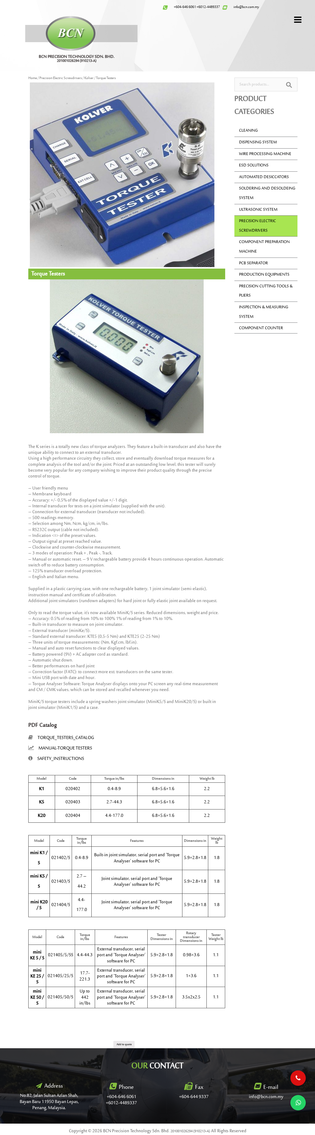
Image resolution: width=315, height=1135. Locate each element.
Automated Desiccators (264, 177)
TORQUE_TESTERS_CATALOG (66, 738)
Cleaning (248, 130)
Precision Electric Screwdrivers (60, 78)
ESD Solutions (254, 165)
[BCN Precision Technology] (70, 33)
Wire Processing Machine (265, 154)
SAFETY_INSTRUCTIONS (60, 759)
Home (32, 78)
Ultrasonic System (258, 210)
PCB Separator (253, 263)
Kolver (89, 78)
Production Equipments (264, 274)
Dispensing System (258, 142)
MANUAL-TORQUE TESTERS (65, 748)
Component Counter (261, 328)
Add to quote (124, 1044)
